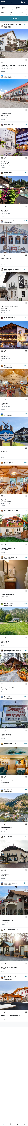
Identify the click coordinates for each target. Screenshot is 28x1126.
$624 (25, 743)
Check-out (17, 7)
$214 (25, 603)
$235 (25, 557)
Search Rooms (14, 18)
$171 (25, 269)
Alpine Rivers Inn (8, 462)
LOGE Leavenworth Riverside (12, 929)
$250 (25, 976)
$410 (25, 221)
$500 (25, 836)
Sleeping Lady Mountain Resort (12, 650)
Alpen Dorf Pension (9, 221)
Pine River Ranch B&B (10, 743)
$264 (25, 124)
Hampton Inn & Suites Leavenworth (11, 1015)
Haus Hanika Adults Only (11, 510)
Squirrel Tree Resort (9, 696)
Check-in (3, 7)
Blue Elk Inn (7, 414)
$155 (25, 24)
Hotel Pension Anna (9, 317)
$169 (25, 365)
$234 (25, 76)
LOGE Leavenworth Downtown (12, 269)
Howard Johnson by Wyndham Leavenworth (13, 65)
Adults (11, 12)
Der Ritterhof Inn (8, 365)
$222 (25, 650)
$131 (25, 883)
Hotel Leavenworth (9, 76)
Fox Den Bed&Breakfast (10, 557)
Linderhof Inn (8, 172)
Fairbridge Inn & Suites (10, 883)
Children (21, 12)
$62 (25, 414)
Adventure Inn (8, 836)
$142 (25, 172)
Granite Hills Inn (8, 603)
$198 (25, 462)
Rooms (2, 12)
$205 (25, 317)
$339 (25, 510)
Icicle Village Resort (9, 790)
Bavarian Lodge (8, 124)
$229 (25, 929)
